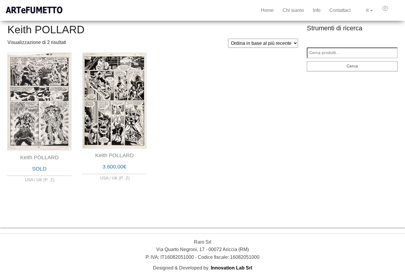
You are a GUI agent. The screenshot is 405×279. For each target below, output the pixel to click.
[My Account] (396, 10)
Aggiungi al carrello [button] (114, 174)
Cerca (352, 66)
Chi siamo (293, 10)
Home (267, 10)
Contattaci (340, 10)
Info (317, 10)
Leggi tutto (39, 178)
